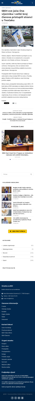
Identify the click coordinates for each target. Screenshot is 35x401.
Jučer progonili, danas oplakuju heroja (13, 387)
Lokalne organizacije (18, 245)
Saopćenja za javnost (18, 256)
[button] (3, 144)
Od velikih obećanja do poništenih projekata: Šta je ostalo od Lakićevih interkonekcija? (17, 382)
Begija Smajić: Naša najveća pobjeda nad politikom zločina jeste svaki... (23, 189)
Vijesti (18, 260)
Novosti (18, 253)
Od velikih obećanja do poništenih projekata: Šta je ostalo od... (22, 219)
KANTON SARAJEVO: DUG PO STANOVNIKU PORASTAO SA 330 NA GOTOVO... (22, 211)
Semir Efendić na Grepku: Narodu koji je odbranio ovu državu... (22, 204)
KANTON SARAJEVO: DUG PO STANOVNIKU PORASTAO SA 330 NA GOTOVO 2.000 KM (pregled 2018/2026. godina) (17, 377)
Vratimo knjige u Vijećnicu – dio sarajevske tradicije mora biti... (23, 196)
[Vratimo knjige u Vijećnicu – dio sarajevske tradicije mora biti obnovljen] (6, 197)
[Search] (32, 3)
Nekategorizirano (18, 249)
